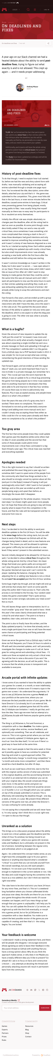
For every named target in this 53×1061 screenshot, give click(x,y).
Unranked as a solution (17, 826)
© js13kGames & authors (11, 1055)
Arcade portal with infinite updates (24, 677)
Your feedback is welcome (19, 934)
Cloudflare (46, 1055)
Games (4, 1026)
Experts (5, 1030)
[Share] (48, 43)
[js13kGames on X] (39, 990)
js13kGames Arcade (10, 715)
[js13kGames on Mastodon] (35, 990)
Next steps (9, 524)
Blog (4, 22)
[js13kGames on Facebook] (43, 990)
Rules (4, 266)
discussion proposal (26, 831)
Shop (27, 1033)
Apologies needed (13, 462)
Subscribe (45, 1008)
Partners (5, 1033)
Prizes (4, 1037)
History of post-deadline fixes (21, 173)
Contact (28, 1037)
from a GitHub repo (10, 352)
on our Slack (7, 269)
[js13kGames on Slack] (27, 990)
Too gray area (11, 429)
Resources (29, 1026)
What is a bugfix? (13, 329)
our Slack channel (27, 56)
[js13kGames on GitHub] (47, 990)
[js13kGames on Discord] (31, 990)
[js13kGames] (4, 9)
